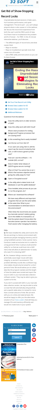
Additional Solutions (19, 393)
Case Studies (19, 395)
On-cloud (19, 390)
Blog (24, 311)
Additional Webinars (15, 112)
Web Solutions (19, 388)
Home (18, 384)
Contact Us (19, 386)
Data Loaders (20, 300)
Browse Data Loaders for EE (18, 106)
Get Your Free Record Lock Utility (19, 102)
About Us (19, 399)
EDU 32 (19, 397)
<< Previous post (8, 316)
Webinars (28, 311)
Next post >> (33, 316)
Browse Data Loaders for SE (18, 109)
